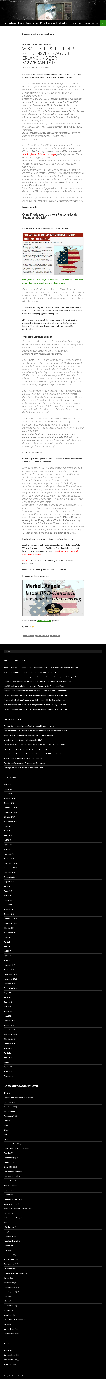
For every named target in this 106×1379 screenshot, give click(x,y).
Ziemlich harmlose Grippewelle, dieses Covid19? (23, 740)
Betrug (7, 1120)
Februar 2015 (9, 1076)
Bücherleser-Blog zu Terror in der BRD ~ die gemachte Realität (36, 23)
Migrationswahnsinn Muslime (15, 1208)
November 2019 (10, 812)
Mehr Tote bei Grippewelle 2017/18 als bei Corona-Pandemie (28, 735)
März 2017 (8, 960)
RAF (5, 1250)
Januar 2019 (9, 858)
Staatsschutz (9, 1264)
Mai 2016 (7, 1006)
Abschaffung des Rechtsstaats (16, 1097)
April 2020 (8, 789)
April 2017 (8, 956)
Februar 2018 (9, 909)
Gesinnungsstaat (11, 1171)
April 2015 (8, 1067)
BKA (6, 1130)
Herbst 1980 (9, 1181)
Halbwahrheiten (10, 1176)
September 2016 (10, 988)
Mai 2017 (7, 951)
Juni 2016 (8, 1002)
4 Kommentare (44, 67)
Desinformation (10, 1144)
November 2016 (10, 979)
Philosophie (8, 1236)
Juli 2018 (7, 886)
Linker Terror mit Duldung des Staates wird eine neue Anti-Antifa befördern (34, 744)
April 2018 (8, 900)
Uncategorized (10, 1292)
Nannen (7, 1213)
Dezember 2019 (10, 808)
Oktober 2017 (9, 928)
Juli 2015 (7, 1053)
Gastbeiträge (9, 1158)
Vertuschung (9, 1329)
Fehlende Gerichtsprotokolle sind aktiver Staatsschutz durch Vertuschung (48, 667)
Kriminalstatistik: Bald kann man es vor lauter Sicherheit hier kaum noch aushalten (37, 731)
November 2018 (10, 868)
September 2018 (10, 877)
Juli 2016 (7, 997)
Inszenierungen (10, 1195)
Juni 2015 (8, 1057)
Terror (6, 1278)
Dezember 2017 (10, 919)
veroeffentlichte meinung (14, 1319)
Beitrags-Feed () (12, 1355)
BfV (5, 1125)
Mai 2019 (7, 840)
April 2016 (8, 1011)
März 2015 (8, 1071)
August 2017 (9, 937)
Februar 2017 (9, 965)
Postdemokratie (10, 1241)
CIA (5, 1139)
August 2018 (9, 882)
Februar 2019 (9, 854)
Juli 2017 (7, 942)
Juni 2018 (8, 891)
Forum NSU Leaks (91, 23)
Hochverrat (8, 1185)
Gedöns (7, 1162)
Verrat (6, 1324)
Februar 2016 (9, 1020)
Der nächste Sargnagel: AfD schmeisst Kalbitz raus (24, 763)
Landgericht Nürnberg (13, 1199)
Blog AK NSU (77, 23)
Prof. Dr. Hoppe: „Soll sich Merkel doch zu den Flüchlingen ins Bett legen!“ (46, 677)
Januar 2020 (9, 803)
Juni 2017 (8, 946)
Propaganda (9, 1245)
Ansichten (8, 1107)
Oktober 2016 (9, 983)
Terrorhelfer (9, 1282)
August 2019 (9, 826)
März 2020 (8, 794)
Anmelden (8, 1350)
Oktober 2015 (9, 1039)
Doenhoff (8, 1153)
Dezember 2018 (10, 863)
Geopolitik (27, 44)
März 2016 (8, 1016)
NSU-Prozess (9, 1227)
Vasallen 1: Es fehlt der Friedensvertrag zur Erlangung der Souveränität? (48, 55)
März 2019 (8, 849)
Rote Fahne (29, 636)
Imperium (8, 1190)
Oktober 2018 (9, 872)
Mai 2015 (7, 1062)
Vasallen (55, 636)
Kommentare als (12, 1359)
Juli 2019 (7, 831)
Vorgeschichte (10, 1333)
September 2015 (10, 1044)
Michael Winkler (44, 620)
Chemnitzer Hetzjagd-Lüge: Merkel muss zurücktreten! (34, 672)
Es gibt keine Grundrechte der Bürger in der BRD (23, 758)
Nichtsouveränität (42, 44)
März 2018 (8, 905)
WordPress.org (10, 1364)
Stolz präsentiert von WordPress (15, 1376)
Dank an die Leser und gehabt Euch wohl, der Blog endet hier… (47, 681)
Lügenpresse (9, 1204)
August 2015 (9, 1048)
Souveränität (42, 636)
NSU (5, 1222)
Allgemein (8, 1102)
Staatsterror (9, 1269)
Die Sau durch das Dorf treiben (16, 1148)
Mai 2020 (7, 784)
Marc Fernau (9, 704)
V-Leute (7, 1310)
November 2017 (10, 923)
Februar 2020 (9, 798)
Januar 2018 (9, 914)
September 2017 (10, 932)
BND (6, 1134)
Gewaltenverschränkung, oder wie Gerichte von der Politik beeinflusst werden (35, 754)
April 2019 (8, 845)
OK (5, 1232)
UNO (6, 1296)
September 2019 (10, 821)
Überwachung (9, 1287)
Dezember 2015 (10, 1030)
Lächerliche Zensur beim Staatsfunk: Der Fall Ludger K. (26, 749)
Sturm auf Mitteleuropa (13, 1273)
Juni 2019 (8, 835)
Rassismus (8, 1255)
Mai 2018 (7, 895)
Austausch (8, 1116)
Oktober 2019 (9, 817)
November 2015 (10, 1034)
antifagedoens (10, 1111)
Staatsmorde (9, 1259)
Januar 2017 (9, 969)
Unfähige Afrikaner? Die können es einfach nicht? (23, 768)
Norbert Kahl (9, 667)
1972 (6, 1093)
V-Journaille (8, 1306)
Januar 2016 (9, 1025)
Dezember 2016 (10, 974)
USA (5, 1301)
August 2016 (9, 993)
